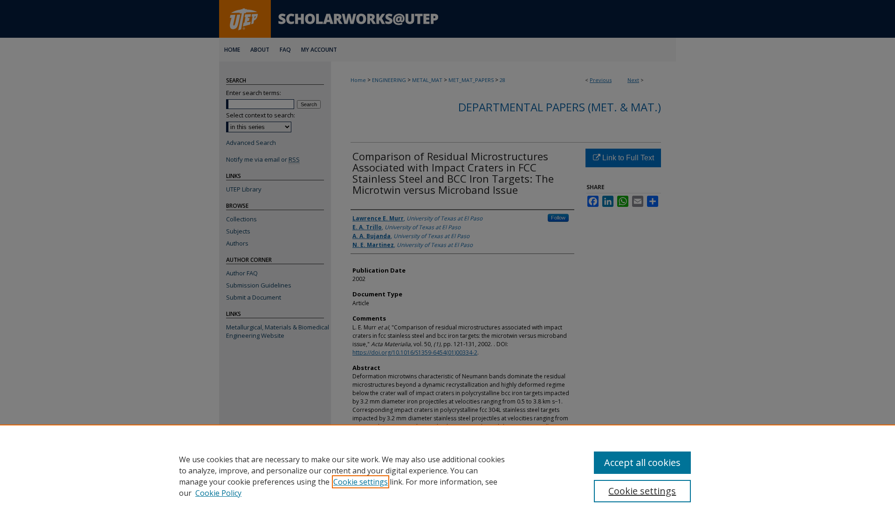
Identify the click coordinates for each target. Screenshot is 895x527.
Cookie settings (360, 482)
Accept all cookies (642, 462)
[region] (447, 475)
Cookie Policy (218, 493)
